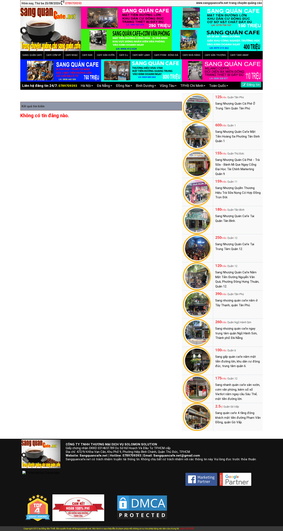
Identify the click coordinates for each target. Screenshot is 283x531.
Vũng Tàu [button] (167, 86)
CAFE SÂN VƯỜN (106, 55)
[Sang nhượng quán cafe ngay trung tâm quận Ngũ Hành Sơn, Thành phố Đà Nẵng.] (197, 332)
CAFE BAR (87, 55)
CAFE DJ (123, 55)
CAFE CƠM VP (53, 55)
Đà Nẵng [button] (103, 86)
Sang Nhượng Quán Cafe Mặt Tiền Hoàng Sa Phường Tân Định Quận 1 (237, 136)
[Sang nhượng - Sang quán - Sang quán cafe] (50, 28)
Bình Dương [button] (145, 86)
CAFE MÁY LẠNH (141, 55)
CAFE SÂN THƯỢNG (215, 55)
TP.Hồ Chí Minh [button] (191, 86)
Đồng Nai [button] (123, 86)
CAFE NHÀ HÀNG (191, 55)
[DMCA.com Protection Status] (142, 504)
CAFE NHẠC (71, 55)
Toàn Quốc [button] (217, 86)
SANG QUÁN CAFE (32, 55)
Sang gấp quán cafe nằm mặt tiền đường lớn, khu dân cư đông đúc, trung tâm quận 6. (237, 361)
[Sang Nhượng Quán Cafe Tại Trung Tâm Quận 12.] (197, 248)
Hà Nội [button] (86, 86)
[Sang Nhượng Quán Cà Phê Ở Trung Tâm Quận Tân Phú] (197, 107)
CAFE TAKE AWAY (239, 55)
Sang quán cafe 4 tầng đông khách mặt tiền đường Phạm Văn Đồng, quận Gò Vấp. (238, 417)
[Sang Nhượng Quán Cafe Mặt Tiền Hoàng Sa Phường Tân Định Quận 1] (197, 135)
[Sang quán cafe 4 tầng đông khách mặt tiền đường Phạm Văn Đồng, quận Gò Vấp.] (197, 417)
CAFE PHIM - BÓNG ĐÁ (166, 55)
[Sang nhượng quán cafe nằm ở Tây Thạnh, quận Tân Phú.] (197, 304)
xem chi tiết (187, 528)
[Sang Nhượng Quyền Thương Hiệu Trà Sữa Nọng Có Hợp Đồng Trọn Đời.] (197, 192)
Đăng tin (253, 85)
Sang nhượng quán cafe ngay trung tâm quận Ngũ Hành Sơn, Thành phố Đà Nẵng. (236, 333)
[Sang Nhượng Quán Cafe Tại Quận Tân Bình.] (197, 220)
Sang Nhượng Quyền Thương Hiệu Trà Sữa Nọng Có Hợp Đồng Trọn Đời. (238, 192)
